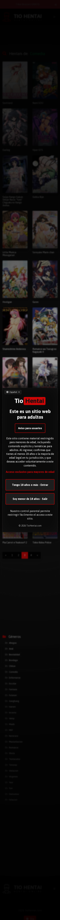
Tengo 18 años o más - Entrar (30, 484)
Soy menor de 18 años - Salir (30, 498)
